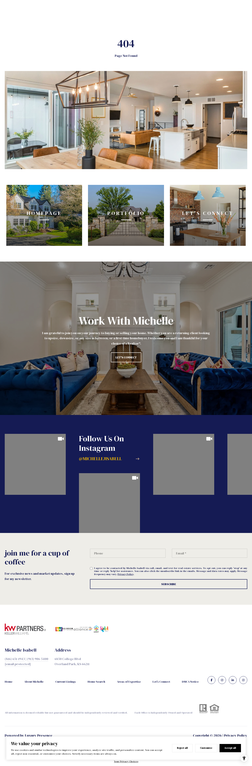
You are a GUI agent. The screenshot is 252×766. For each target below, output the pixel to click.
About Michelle (34, 682)
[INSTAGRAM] (222, 680)
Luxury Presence (38, 735)
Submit (168, 584)
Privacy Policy (125, 574)
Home (8, 682)
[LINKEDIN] (233, 680)
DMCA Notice (190, 682)
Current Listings (65, 682)
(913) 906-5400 (37, 659)
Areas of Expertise (129, 682)
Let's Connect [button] (126, 357)
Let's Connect (161, 681)
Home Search (96, 682)
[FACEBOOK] (211, 680)
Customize (206, 747)
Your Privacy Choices (126, 761)
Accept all (230, 747)
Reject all (182, 747)
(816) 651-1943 (15, 659)
